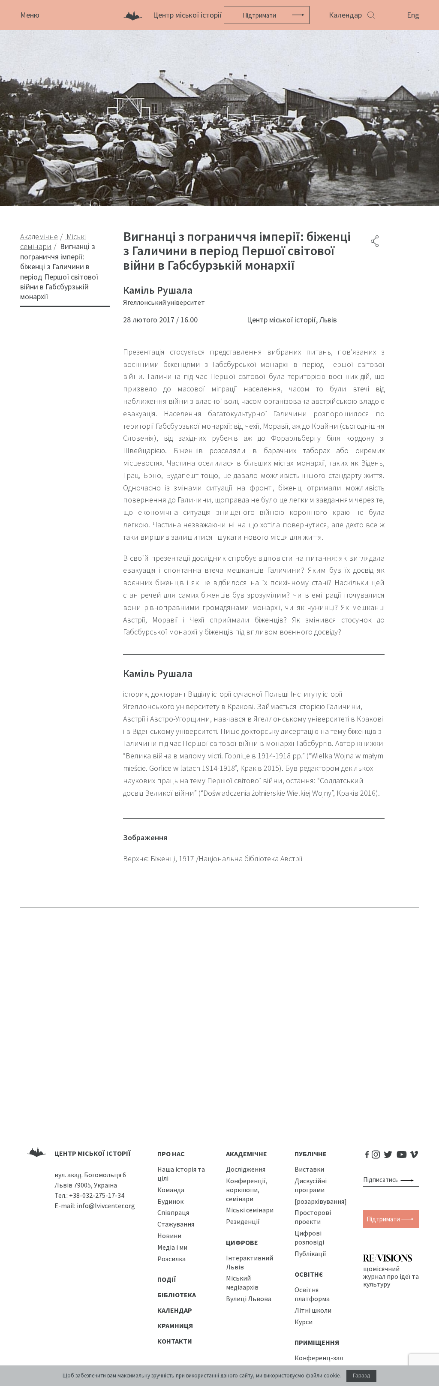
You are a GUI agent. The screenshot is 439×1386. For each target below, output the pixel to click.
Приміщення (317, 1342)
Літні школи (313, 1310)
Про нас (171, 1153)
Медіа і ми (172, 1247)
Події (166, 1279)
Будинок (170, 1201)
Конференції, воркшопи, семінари (247, 1189)
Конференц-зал (319, 1357)
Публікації (310, 1253)
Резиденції (243, 1221)
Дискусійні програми (311, 1185)
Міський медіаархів (242, 1282)
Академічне (246, 1153)
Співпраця (173, 1212)
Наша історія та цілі (181, 1173)
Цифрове (242, 1242)
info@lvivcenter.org (106, 1205)
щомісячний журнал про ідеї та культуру (391, 1276)
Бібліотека (176, 1294)
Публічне (311, 1153)
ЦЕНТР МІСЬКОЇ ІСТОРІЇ (92, 1153)
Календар (345, 15)
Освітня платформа (312, 1294)
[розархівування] (321, 1201)
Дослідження (245, 1169)
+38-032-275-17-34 (96, 1195)
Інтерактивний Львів (249, 1262)
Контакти (174, 1341)
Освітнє (309, 1274)
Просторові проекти (313, 1217)
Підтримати (259, 15)
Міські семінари (250, 1210)
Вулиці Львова (248, 1298)
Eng (413, 15)
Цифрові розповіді (309, 1237)
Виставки (309, 1169)
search (409, 1179)
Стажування (175, 1224)
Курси (304, 1321)
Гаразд (361, 1376)
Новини (169, 1235)
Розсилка (171, 1258)
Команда (170, 1189)
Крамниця (175, 1325)
